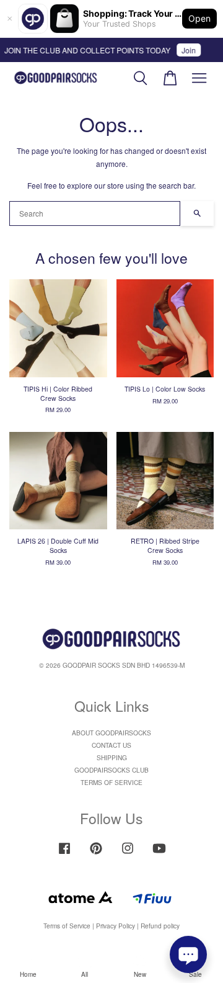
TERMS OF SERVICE (111, 782)
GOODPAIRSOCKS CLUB (111, 769)
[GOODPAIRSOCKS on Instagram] (127, 854)
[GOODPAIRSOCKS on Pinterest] (96, 854)
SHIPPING (112, 757)
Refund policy (160, 925)
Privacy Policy (115, 925)
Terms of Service (66, 925)
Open (199, 18)
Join (186, 50)
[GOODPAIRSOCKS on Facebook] (64, 854)
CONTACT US (111, 745)
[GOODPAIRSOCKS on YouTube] (159, 854)
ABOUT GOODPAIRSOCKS (111, 732)
